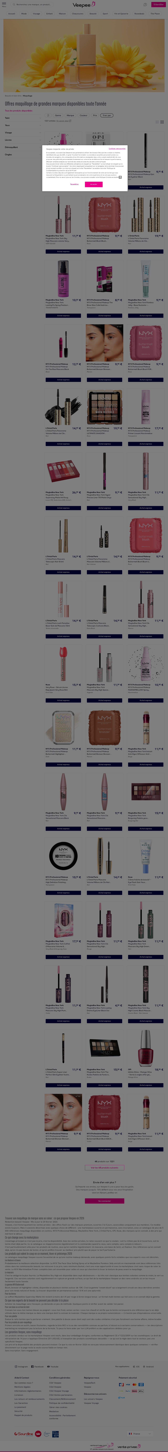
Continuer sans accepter (117, 148)
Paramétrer (74, 184)
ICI (120, 177)
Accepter (93, 184)
